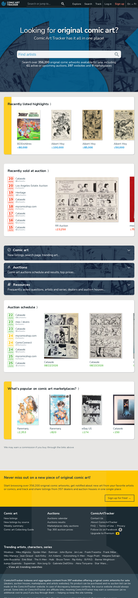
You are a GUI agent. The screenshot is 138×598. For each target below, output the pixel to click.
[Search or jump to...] (63, 3)
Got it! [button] (35, 589)
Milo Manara (11, 555)
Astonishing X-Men (74, 555)
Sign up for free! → (119, 498)
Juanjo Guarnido (13, 563)
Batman (53, 552)
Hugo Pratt (93, 555)
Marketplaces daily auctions (63, 526)
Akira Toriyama (84, 563)
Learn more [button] (47, 582)
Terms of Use (106, 526)
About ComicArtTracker (104, 522)
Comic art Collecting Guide (19, 529)
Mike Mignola (23, 552)
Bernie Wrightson (105, 559)
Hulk (51, 559)
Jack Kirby (40, 555)
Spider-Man (39, 552)
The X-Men (40, 559)
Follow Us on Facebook (104, 529)
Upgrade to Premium (103, 533)
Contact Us (97, 518)
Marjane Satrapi (111, 555)
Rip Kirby (77, 559)
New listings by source (16, 522)
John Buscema (12, 559)
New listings (11, 518)
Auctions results (56, 522)
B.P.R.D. (88, 559)
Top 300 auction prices (60, 529)
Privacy (121, 526)
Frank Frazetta (93, 552)
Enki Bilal (27, 559)
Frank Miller (109, 552)
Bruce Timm (63, 559)
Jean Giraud (26, 555)
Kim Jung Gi (44, 563)
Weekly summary (13, 526)
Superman (29, 563)
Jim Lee (78, 552)
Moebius (8, 552)
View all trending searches (25, 567)
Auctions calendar (57, 518)
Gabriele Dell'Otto (63, 563)
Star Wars (100, 563)
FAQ (93, 526)
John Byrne (66, 552)
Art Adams (54, 555)
